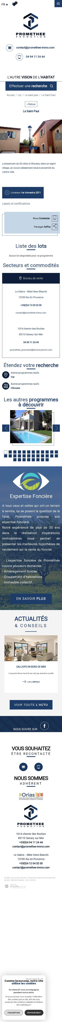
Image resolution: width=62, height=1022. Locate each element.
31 (42, 459)
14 (10, 455)
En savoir (31, 599)
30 (38, 459)
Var (13, 376)
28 (28, 459)
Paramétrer (14, 1012)
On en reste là (33, 979)
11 (51, 452)
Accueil (10, 95)
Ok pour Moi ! (34, 1012)
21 (42, 455)
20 (38, 455)
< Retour (31, 104)
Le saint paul (31, 95)
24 (56, 455)
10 (47, 452)
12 (56, 452)
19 (33, 455)
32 (47, 459)
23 (51, 455)
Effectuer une (28, 86)
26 (19, 459)
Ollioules (15, 388)
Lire (33, 682)
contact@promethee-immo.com (35, 47)
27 (24, 459)
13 (5, 455)
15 (14, 455)
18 (28, 455)
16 (19, 455)
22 (47, 455)
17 (24, 455)
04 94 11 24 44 (35, 56)
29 (33, 459)
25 (14, 459)
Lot (19, 95)
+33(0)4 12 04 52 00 (31, 305)
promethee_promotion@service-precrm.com (31, 350)
